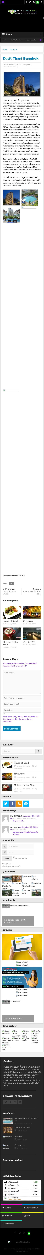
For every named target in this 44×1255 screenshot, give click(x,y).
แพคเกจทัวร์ (9, 1223)
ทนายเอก (14, 827)
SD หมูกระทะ (28, 621)
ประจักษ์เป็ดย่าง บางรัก (9, 591)
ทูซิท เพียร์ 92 (29, 642)
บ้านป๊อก (28, 40)
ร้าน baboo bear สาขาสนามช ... (25, 818)
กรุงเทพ (13, 49)
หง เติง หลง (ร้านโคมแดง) (32, 591)
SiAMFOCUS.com (14, 1199)
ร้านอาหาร (8, 1216)
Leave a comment (9, 67)
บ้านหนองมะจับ (16, 40)
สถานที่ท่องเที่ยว (33, 1208)
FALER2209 (16, 816)
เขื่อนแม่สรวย (20, 1145)
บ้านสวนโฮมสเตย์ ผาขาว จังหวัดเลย (27, 1119)
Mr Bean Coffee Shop (10, 643)
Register (6, 863)
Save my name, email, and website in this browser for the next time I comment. (20, 719)
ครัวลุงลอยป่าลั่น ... (20, 829)
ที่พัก (11, 583)
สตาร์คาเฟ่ (8, 1018)
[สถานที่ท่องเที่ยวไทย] (22, 11)
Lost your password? (11, 866)
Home (4, 49)
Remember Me (21, 858)
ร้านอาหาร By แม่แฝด (23, 1127)
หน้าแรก (8, 1208)
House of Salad (10, 621)
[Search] (38, 751)
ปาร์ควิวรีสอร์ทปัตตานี (13, 922)
